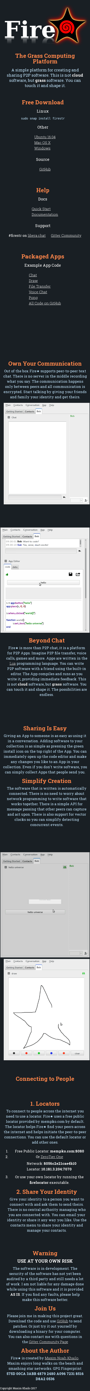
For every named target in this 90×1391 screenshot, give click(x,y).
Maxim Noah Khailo (61, 1358)
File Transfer (40, 286)
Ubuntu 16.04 (44, 137)
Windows (42, 148)
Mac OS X (42, 142)
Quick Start (41, 209)
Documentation (45, 214)
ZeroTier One (52, 1156)
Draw (33, 280)
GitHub (45, 169)
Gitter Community (66, 235)
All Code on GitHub (45, 303)
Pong (33, 297)
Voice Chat (38, 292)
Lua (13, 663)
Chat (33, 275)
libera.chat (37, 235)
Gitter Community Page (48, 1341)
